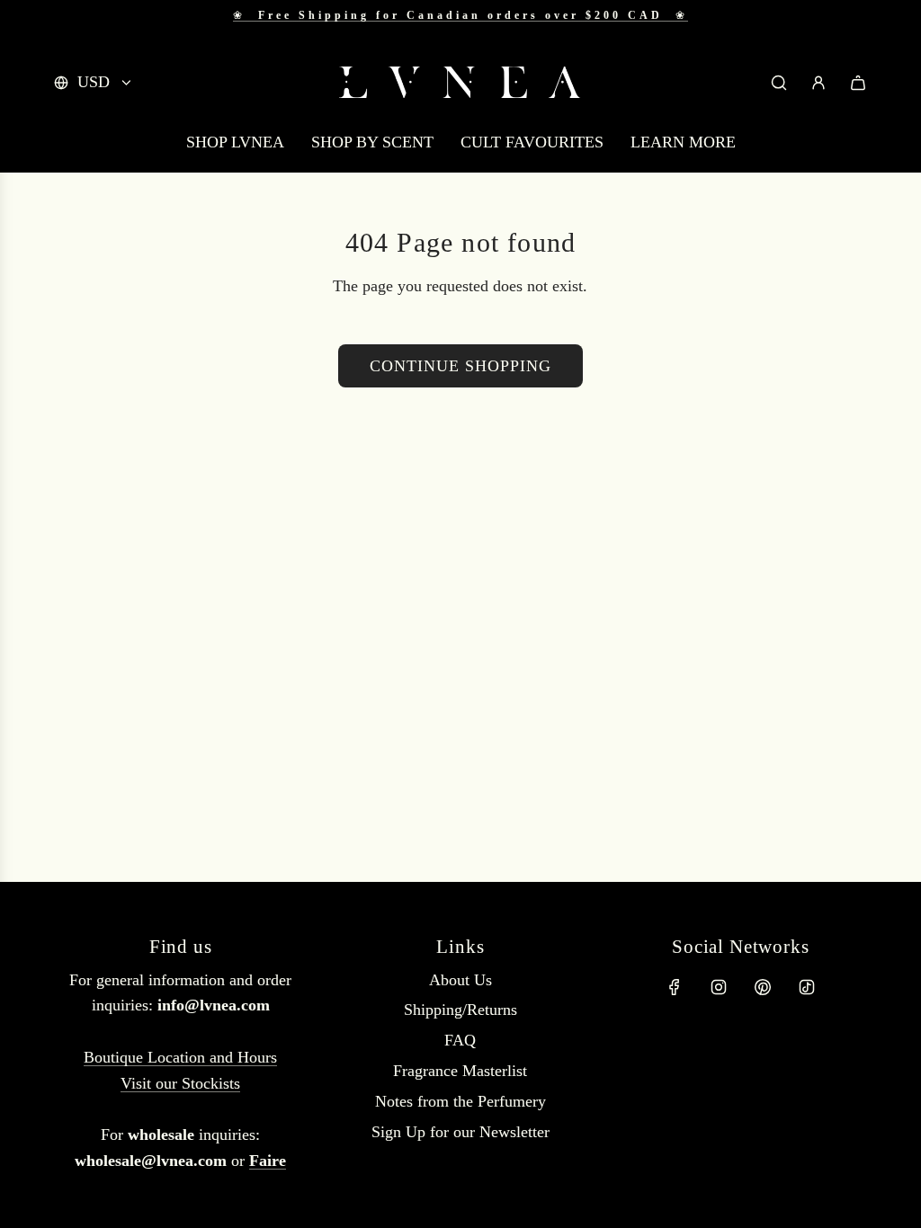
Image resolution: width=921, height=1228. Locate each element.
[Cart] (858, 82)
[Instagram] (718, 987)
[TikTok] (807, 987)
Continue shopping (460, 366)
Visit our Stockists (180, 1083)
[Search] (779, 82)
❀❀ (460, 15)
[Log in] (818, 82)
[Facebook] (674, 987)
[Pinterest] (762, 987)
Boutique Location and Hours (180, 1057)
